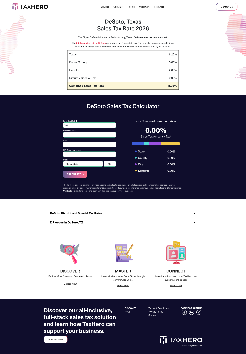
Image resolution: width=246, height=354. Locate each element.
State (65, 159)
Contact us (68, 190)
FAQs (127, 311)
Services (105, 6)
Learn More (123, 285)
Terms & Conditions (158, 308)
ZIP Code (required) (72, 149)
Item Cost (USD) (70, 120)
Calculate (74, 174)
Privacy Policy (155, 311)
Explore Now (70, 283)
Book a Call (176, 285)
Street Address (69, 130)
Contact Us (227, 7)
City (65, 140)
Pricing (131, 6)
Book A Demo (55, 339)
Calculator (118, 6)
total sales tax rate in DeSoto (91, 43)
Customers (144, 6)
